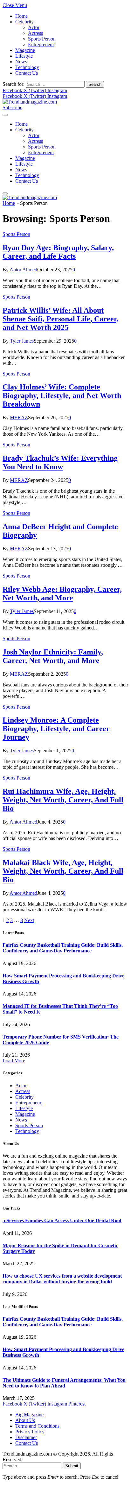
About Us (25, 1420)
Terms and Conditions (37, 1426)
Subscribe (12, 107)
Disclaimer (26, 1437)
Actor (33, 27)
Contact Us (26, 73)
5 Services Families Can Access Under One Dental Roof (62, 1220)
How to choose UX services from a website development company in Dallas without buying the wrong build (62, 1278)
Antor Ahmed (23, 269)
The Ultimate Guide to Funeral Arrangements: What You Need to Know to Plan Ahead (64, 1382)
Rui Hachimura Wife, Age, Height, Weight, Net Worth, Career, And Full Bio (63, 799)
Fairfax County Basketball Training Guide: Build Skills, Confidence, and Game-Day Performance (63, 947)
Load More (14, 1060)
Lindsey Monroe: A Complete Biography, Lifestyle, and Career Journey (56, 728)
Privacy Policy (30, 1431)
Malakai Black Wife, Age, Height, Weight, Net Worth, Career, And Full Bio (63, 871)
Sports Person (42, 38)
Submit (71, 1465)
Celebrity (24, 21)
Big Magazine (29, 1414)
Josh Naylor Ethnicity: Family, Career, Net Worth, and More (53, 656)
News (21, 61)
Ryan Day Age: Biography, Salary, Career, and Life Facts (58, 251)
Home (21, 16)
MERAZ (19, 417)
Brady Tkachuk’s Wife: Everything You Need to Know (60, 462)
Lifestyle (24, 56)
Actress (35, 33)
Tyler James (22, 341)
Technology (27, 67)
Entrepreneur (41, 44)
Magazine (25, 50)
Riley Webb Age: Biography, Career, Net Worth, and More (62, 593)
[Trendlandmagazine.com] (30, 101)
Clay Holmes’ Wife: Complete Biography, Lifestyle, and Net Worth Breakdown (62, 395)
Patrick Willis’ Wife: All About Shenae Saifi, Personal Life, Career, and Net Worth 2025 (61, 319)
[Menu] (5, 115)
